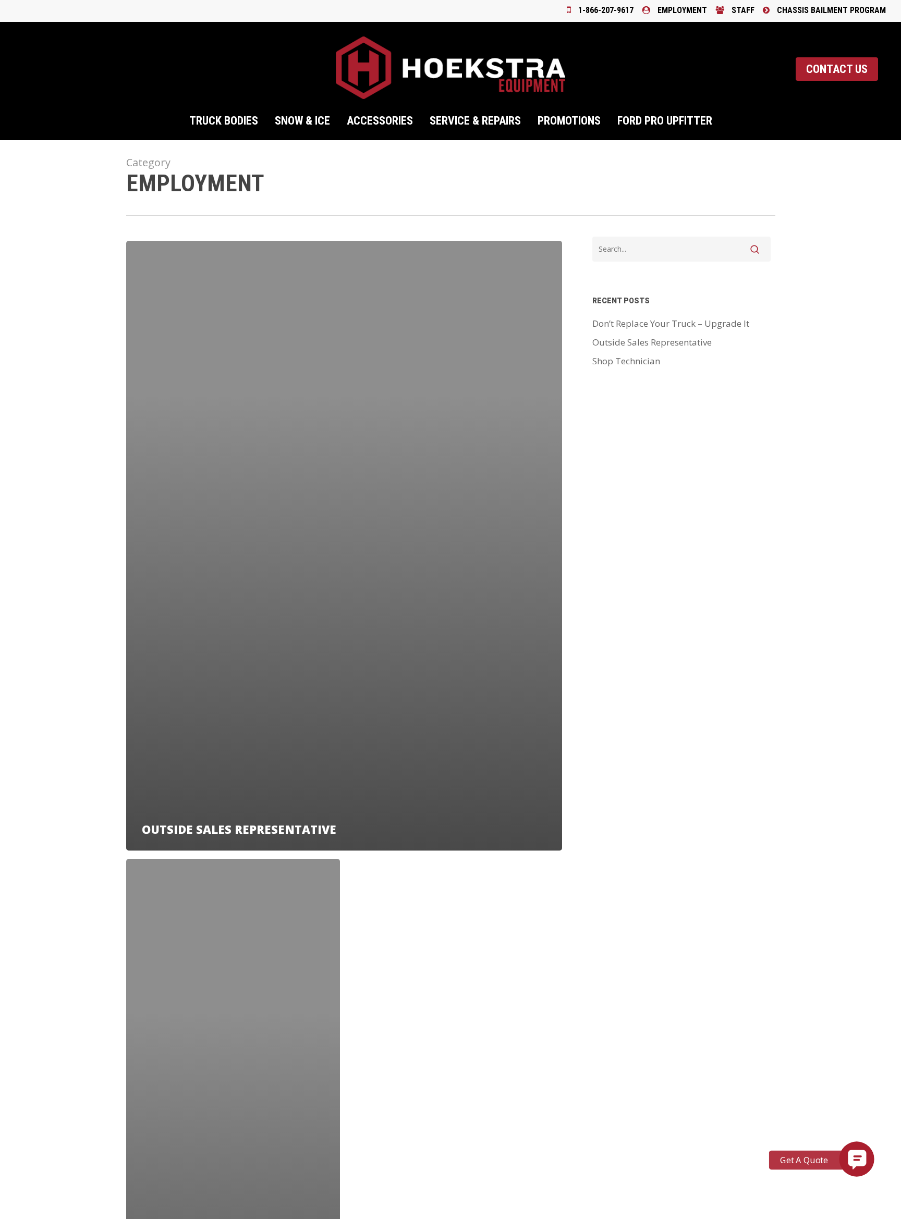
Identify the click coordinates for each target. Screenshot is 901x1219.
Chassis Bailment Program (830, 10)
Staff (741, 10)
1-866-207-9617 (605, 10)
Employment (681, 10)
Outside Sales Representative (652, 342)
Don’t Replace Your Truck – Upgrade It (670, 323)
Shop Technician (626, 361)
